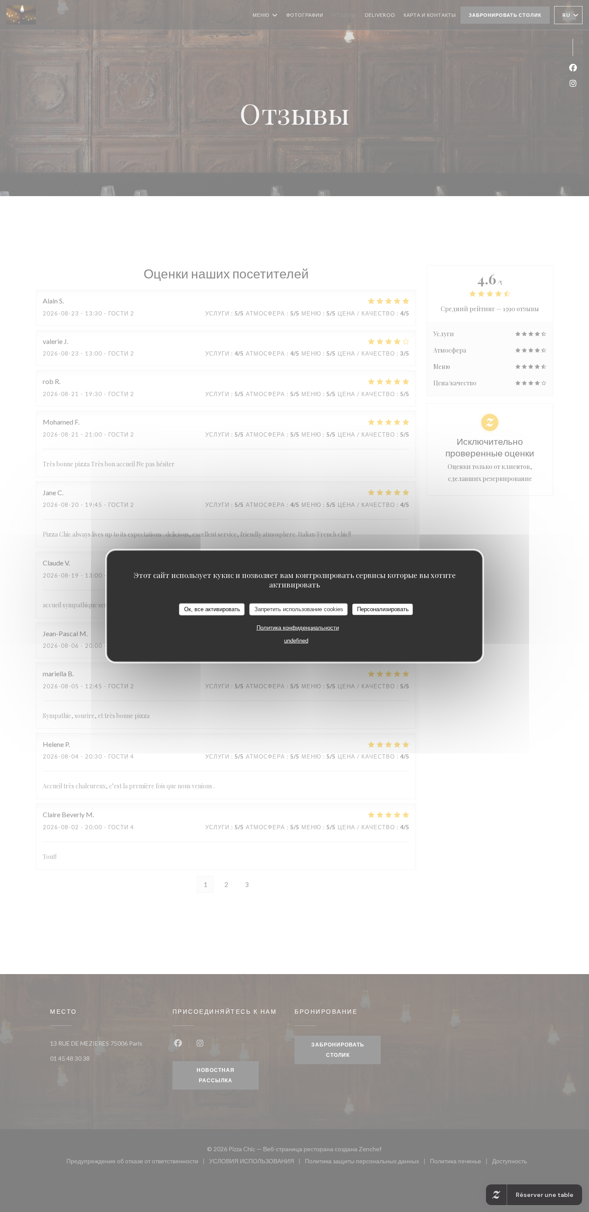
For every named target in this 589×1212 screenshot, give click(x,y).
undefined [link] (296, 640)
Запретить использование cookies (298, 609)
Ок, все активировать (212, 609)
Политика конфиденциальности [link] (298, 627)
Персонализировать (383, 609)
